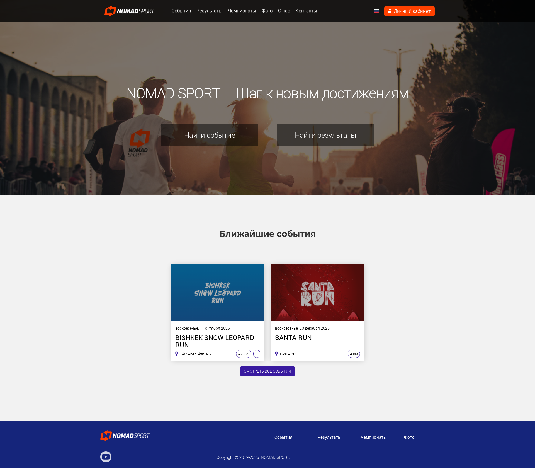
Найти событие (209, 135)
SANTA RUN (293, 338)
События (181, 11)
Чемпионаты (242, 11)
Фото (267, 11)
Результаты (209, 11)
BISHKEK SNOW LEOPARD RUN (214, 341)
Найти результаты (325, 135)
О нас (284, 11)
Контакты (306, 11)
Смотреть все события (267, 371)
